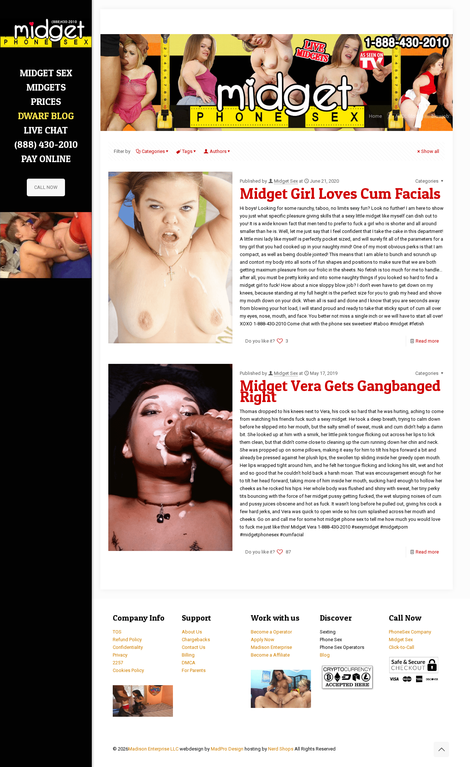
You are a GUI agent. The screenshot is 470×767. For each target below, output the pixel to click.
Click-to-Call (401, 647)
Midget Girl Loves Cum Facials (340, 193)
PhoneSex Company (410, 632)
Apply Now (262, 639)
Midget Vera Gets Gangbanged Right (340, 391)
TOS (117, 632)
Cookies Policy (128, 670)
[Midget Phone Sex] (46, 33)
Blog (325, 655)
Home (375, 116)
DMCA (188, 662)
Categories (153, 151)
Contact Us (193, 647)
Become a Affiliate (270, 655)
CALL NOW (46, 187)
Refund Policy (127, 639)
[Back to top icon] (441, 749)
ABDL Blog (406, 116)
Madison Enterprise (271, 647)
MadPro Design (228, 749)
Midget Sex (286, 181)
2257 (118, 662)
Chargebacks (196, 639)
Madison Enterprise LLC (154, 749)
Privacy (120, 655)
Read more (427, 341)
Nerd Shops (280, 749)
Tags (187, 151)
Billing (188, 655)
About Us (192, 632)
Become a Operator (271, 632)
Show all (430, 151)
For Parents (194, 670)
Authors (218, 151)
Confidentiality (128, 647)
